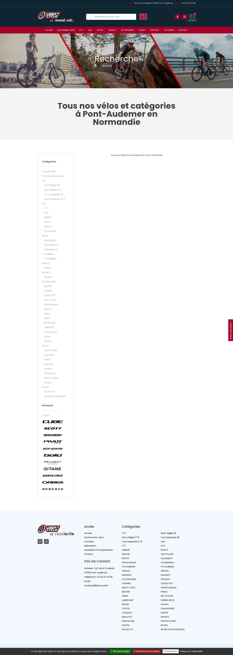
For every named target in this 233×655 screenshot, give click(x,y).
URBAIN (47, 217)
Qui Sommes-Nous (94, 537)
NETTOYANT (50, 323)
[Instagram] (184, 16)
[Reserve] (53, 489)
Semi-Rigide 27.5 (52, 190)
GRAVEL (112, 30)
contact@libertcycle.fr (96, 585)
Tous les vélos (49, 171)
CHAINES (48, 291)
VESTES (47, 383)
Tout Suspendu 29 (53, 194)
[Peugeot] (53, 462)
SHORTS (48, 369)
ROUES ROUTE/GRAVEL (55, 396)
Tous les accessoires (53, 176)
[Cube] (53, 421)
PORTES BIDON (51, 305)
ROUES (142, 30)
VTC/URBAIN (48, 254)
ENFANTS (46, 272)
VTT (81, 30)
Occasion (169, 30)
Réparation (90, 545)
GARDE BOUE (50, 332)
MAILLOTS (48, 364)
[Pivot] (53, 442)
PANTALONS (50, 373)
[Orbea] (53, 482)
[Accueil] (56, 16)
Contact (183, 30)
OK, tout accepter (121, 651)
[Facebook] (177, 16)
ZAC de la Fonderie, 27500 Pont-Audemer (153, 3)
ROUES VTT (49, 392)
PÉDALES (48, 286)
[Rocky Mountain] (53, 448)
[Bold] (53, 455)
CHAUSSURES (50, 350)
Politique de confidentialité (191, 651)
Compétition (50, 249)
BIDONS (48, 309)
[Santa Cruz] (53, 475)
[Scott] (53, 428)
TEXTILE (45, 346)
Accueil (49, 30)
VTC (46, 213)
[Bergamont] (53, 435)
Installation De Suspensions (98, 549)
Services (154, 30)
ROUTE (100, 30)
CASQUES (49, 355)
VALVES (48, 341)
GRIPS (47, 318)
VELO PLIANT (50, 231)
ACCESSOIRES (127, 30)
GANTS (47, 360)
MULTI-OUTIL (50, 300)
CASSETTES (49, 295)
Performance (51, 245)
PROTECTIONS (51, 378)
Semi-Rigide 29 (52, 185)
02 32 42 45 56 (188, 3)
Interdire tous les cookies (148, 651)
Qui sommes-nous (66, 30)
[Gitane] (53, 469)
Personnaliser (170, 651)
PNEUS (47, 314)
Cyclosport (50, 240)
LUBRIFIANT (49, 327)
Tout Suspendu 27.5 (54, 199)
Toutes (45, 415)
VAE (90, 30)
